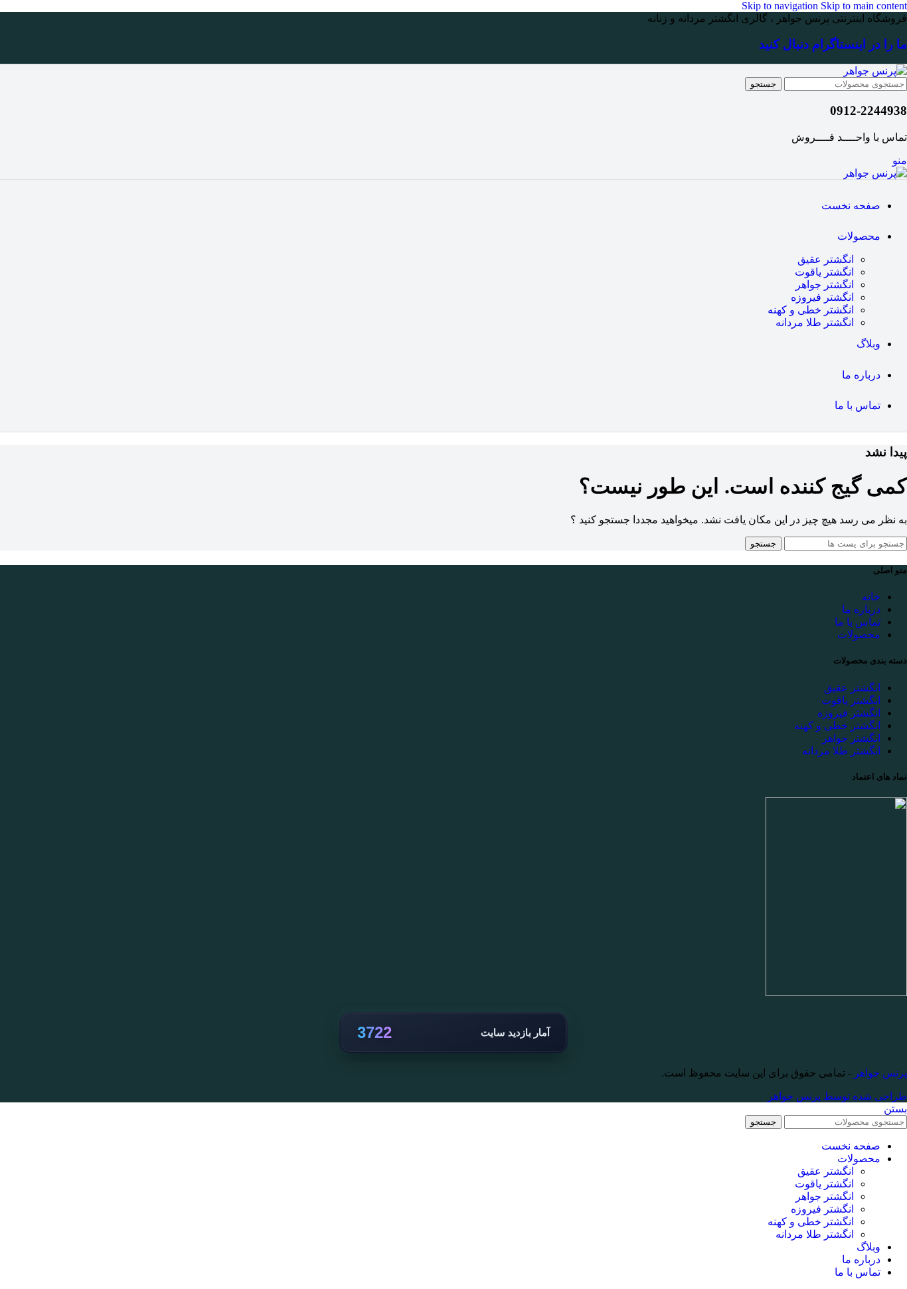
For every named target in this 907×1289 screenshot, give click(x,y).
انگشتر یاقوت (824, 272)
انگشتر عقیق (825, 259)
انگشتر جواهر (824, 284)
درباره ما (861, 609)
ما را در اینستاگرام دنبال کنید (833, 44)
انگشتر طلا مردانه (815, 322)
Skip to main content (864, 5)
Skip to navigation (781, 5)
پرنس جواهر (879, 1072)
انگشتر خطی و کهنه (811, 309)
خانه (871, 596)
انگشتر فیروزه (822, 297)
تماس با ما (857, 622)
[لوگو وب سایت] (875, 70)
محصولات (858, 634)
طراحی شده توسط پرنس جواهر (837, 1096)
